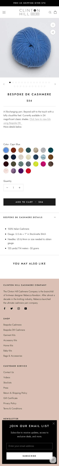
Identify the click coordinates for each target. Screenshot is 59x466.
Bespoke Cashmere (12, 324)
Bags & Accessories (12, 355)
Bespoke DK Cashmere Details (23, 217)
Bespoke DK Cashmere (14, 330)
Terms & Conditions (12, 408)
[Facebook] (4, 308)
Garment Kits (9, 335)
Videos (6, 377)
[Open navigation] (4, 12)
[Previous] (3, 84)
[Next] (55, 84)
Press (5, 387)
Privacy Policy (9, 403)
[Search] (50, 12)
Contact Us (8, 372)
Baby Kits (7, 350)
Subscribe (29, 455)
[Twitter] (11, 308)
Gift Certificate (10, 398)
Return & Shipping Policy (15, 393)
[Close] (54, 423)
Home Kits (8, 345)
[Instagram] (18, 308)
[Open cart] (55, 12)
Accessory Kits (10, 340)
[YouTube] (25, 308)
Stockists (7, 382)
